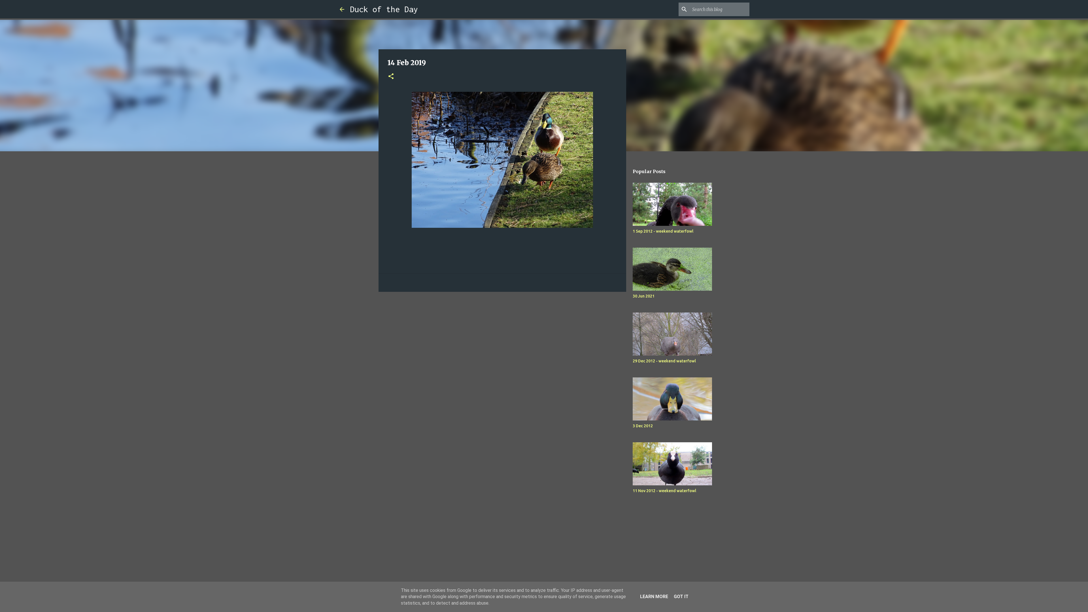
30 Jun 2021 (643, 296)
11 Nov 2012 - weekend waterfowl (664, 490)
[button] (391, 76)
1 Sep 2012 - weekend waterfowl (663, 231)
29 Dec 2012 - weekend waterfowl (664, 361)
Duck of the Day (384, 9)
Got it (681, 596)
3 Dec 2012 (643, 426)
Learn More (654, 596)
